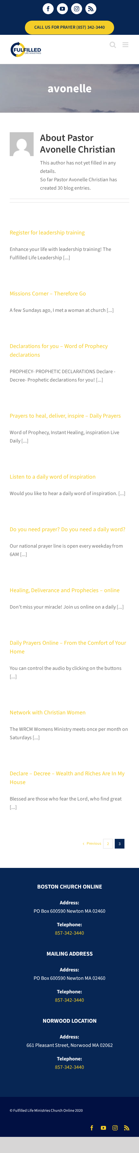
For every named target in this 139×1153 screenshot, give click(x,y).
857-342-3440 (69, 933)
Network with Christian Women (48, 713)
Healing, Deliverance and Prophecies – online (65, 590)
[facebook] (91, 1127)
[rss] (126, 1127)
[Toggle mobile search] (113, 44)
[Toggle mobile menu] (126, 44)
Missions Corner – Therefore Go (48, 294)
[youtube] (103, 1127)
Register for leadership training (47, 233)
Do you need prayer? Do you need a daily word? (67, 529)
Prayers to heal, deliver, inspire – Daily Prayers (65, 416)
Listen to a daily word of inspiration (53, 477)
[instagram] (115, 1127)
